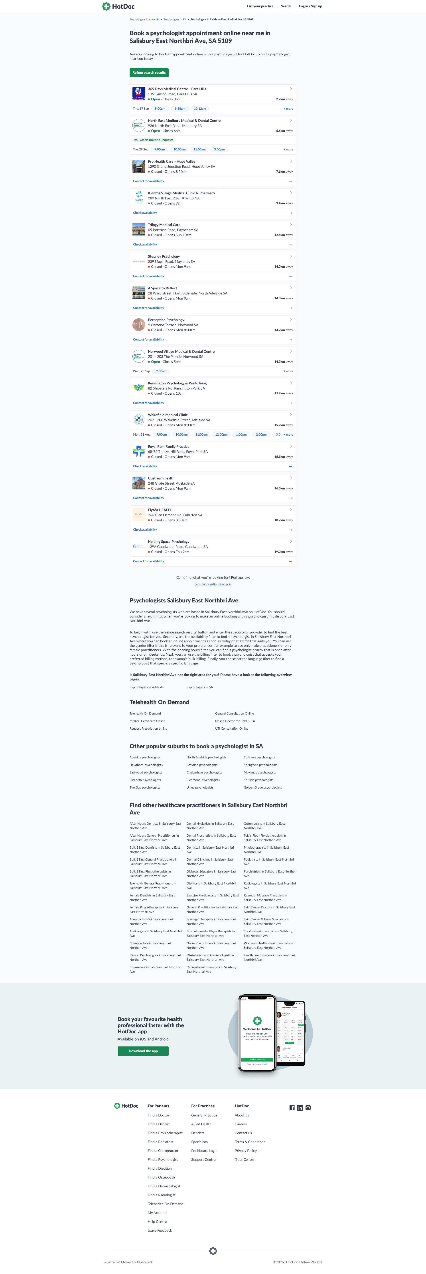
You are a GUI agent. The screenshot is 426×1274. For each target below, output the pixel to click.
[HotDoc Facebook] (292, 1108)
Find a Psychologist (163, 1159)
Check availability (145, 212)
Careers (241, 1124)
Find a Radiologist (162, 1195)
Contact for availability (148, 181)
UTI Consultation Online (231, 728)
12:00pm (221, 434)
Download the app (143, 1051)
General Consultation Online (234, 713)
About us (242, 1115)
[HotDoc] (118, 6)
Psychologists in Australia (144, 19)
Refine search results (149, 72)
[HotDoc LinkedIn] (300, 1108)
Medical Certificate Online (147, 721)
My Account (157, 1213)
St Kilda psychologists (258, 780)
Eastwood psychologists (146, 772)
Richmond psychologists (203, 780)
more (288, 108)
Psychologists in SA (175, 19)
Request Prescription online (148, 728)
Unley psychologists (200, 787)
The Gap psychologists (145, 787)
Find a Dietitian (160, 1168)
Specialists (199, 1142)
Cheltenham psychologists (204, 772)
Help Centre (157, 1221)
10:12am (200, 108)
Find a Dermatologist (164, 1186)
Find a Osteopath (161, 1177)
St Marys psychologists (259, 757)
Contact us (243, 1133)
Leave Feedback (160, 1230)
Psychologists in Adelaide (147, 687)
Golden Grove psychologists (263, 787)
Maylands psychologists (260, 772)
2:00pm (261, 434)
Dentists (197, 1133)
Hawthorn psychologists (146, 765)
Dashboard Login (204, 1151)
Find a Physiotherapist (165, 1133)
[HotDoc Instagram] (308, 1108)
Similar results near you (213, 584)
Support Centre (203, 1159)
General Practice (204, 1115)
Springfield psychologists (260, 765)
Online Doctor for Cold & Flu (235, 721)
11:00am (199, 149)
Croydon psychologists (202, 765)
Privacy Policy (246, 1151)
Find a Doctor (158, 1115)
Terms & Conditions (250, 1142)
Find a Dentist (159, 1124)
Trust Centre (244, 1159)
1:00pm (241, 434)
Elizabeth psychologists (145, 780)
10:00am (180, 149)
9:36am (180, 108)
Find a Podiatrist (161, 1142)
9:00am (160, 108)
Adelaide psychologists (145, 757)
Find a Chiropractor (163, 1151)
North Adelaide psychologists (206, 757)
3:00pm (219, 149)
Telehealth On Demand (145, 713)
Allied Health (201, 1124)
